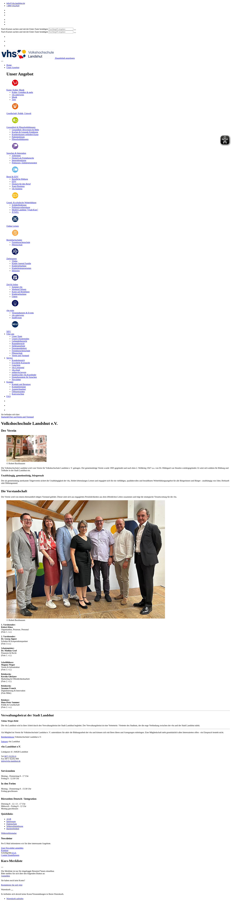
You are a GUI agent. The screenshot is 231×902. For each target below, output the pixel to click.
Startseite (5, 417)
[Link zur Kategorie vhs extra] (15, 306)
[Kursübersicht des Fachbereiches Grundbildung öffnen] (15, 198)
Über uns (12, 417)
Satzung (4, 741)
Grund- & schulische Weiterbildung (21, 202)
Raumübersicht (18, 343)
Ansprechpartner (19, 389)
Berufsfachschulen (14, 240)
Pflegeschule (17, 353)
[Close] (12, 890)
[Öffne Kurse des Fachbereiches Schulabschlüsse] (15, 235)
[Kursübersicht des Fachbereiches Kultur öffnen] (15, 85)
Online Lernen (12, 226)
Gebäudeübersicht (19, 341)
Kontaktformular (19, 387)
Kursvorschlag (18, 394)
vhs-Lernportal (18, 367)
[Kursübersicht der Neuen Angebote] (15, 327)
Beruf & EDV (12, 177)
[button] (9, 833)
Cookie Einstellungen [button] (10, 855)
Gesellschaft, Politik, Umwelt (18, 113)
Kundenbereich (18, 360)
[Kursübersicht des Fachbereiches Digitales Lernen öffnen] (15, 221)
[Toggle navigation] (2, 61)
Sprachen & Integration (16, 153)
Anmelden (5, 876)
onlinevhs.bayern (19, 372)
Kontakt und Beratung (21, 384)
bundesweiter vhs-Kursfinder (24, 375)
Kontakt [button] (9, 382)
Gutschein (16, 365)
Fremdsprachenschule (21, 351)
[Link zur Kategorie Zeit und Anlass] (15, 280)
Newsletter (16, 379)
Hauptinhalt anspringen (65, 58)
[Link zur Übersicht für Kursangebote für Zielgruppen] (15, 254)
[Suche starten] (75, 29)
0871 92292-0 (10, 756)
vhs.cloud (16, 370)
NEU (8, 331)
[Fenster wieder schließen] (2, 867)
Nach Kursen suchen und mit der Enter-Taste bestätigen (24, 29)
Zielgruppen (11, 258)
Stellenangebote (18, 346)
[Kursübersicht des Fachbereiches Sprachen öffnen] (15, 148)
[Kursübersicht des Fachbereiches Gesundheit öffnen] (15, 123)
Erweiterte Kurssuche (21, 363)
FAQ (8, 396)
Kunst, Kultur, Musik (15, 90)
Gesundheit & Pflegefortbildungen (20, 127)
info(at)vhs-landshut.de (10, 761)
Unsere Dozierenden (20, 339)
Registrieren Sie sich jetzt (11, 885)
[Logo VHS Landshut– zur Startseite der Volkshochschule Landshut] (28, 58)
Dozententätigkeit (19, 348)
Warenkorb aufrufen (14, 898)
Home (9, 65)
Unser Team (17, 336)
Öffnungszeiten (18, 391)
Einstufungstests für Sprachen (24, 377)
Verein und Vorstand (20, 355)
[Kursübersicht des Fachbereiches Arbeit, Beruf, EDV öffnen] (15, 172)
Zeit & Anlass (12, 284)
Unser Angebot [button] (12, 67)
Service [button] (9, 358)
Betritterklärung (7, 737)
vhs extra (10, 310)
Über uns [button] (10, 334)
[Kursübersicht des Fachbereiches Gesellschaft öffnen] (15, 109)
